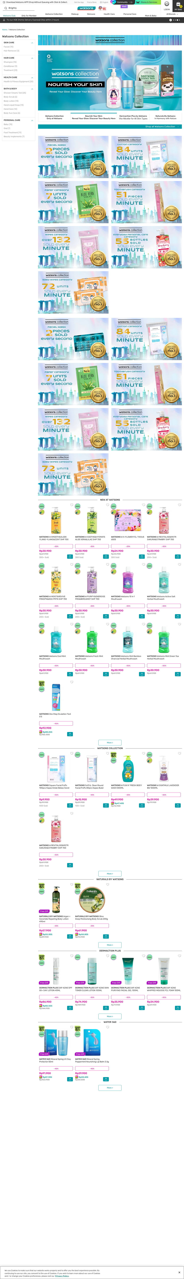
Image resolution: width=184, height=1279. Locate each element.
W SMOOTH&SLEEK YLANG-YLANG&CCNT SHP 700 (53, 538)
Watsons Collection (54, 14)
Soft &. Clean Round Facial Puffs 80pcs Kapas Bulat (89, 786)
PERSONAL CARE (12, 120)
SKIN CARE (9, 42)
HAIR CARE (9, 58)
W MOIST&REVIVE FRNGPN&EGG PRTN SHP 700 (53, 597)
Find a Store (91, 2)
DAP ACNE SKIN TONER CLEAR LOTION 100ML (92, 989)
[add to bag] (70, 556)
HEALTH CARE (10, 77)
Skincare (91, 14)
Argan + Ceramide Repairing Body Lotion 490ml (54, 919)
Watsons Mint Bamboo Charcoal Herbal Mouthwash (126, 657)
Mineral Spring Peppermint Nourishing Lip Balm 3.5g (92, 1060)
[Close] (179, 1272)
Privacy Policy (62, 1276)
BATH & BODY (10, 88)
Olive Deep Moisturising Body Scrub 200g (91, 917)
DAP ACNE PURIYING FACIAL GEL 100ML (125, 989)
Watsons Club (9, 15)
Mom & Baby (151, 15)
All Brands (171, 14)
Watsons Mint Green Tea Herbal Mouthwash (163, 657)
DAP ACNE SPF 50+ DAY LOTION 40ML (55, 989)
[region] (92, 1272)
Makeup (74, 14)
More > (110, 742)
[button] (178, 6)
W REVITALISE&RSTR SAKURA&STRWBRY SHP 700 (161, 538)
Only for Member (29, 15)
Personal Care (129, 14)
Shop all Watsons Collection (160, 126)
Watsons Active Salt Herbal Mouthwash (161, 597)
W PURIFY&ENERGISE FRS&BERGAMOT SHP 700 (90, 597)
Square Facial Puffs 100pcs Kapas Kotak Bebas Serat (54, 786)
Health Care (109, 14)
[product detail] (56, 520)
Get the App (79, 2)
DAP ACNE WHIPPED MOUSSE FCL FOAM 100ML (164, 989)
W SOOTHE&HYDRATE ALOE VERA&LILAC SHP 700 (90, 538)
